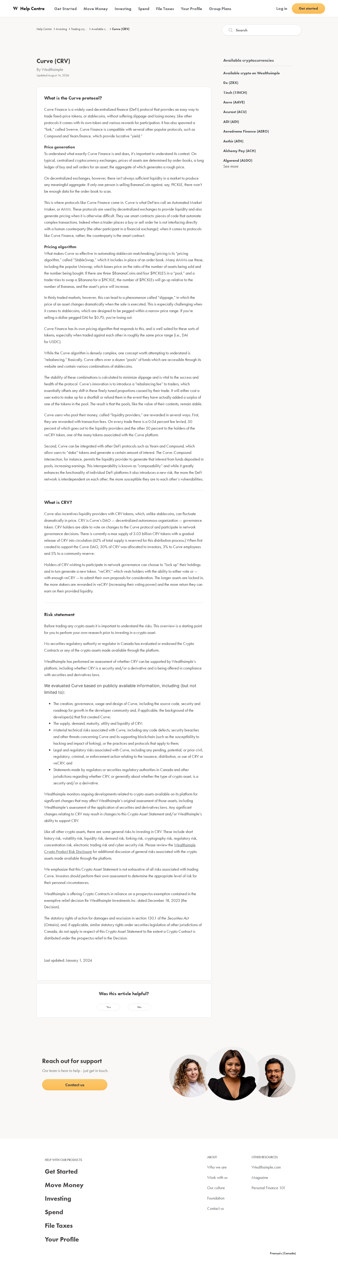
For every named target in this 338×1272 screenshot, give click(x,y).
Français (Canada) (283, 1253)
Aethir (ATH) (233, 141)
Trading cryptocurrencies (86, 29)
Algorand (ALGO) (237, 160)
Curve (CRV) (120, 29)
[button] (108, 1007)
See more (230, 166)
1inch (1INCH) (235, 92)
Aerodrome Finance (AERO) (246, 131)
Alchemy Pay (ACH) (239, 150)
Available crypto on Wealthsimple (251, 73)
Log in (281, 8)
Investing (61, 29)
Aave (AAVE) (234, 102)
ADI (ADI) (231, 121)
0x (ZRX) (230, 82)
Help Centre (44, 29)
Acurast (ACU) (234, 111)
